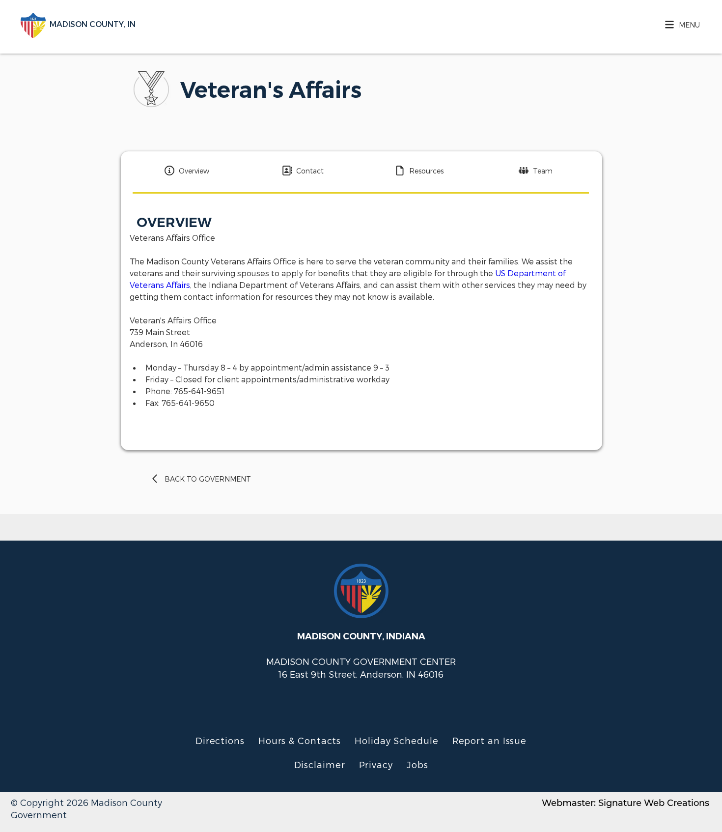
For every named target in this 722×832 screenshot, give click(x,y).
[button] (680, 24)
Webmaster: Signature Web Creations (625, 803)
